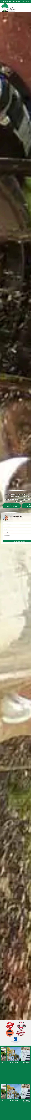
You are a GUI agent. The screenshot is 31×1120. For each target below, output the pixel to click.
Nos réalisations (11, 505)
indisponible (6, 1)
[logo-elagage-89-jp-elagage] (8, 7)
